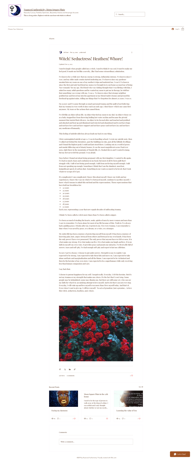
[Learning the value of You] (128, 399)
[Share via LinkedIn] (70, 369)
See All (141, 387)
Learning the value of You (126, 410)
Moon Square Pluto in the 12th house (96, 395)
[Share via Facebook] (60, 369)
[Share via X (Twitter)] (65, 369)
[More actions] (132, 52)
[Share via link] (75, 369)
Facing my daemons (60, 410)
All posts (51, 39)
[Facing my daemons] (63, 399)
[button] (183, 29)
